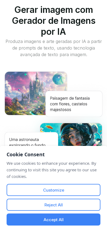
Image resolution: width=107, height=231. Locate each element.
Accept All (54, 219)
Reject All (53, 204)
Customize (53, 190)
